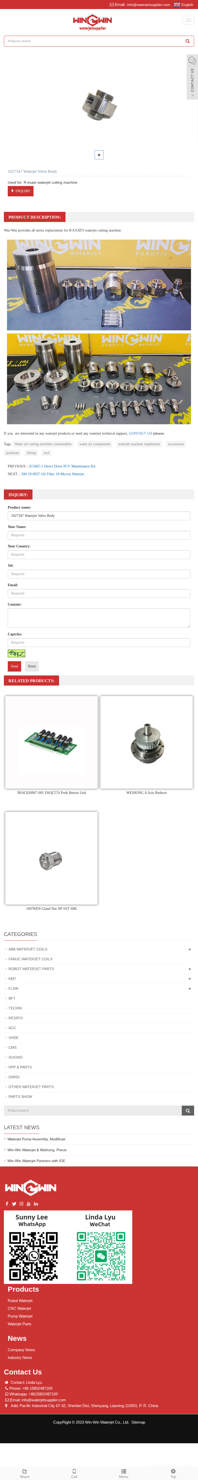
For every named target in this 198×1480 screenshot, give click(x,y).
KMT (12, 979)
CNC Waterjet (19, 1308)
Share (25, 1477)
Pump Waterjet (20, 1316)
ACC (12, 1028)
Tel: (11, 566)
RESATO (16, 1018)
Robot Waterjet (20, 1300)
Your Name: (17, 527)
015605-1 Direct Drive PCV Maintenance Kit (62, 466)
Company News (21, 1350)
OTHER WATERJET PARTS (31, 1087)
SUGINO (16, 1057)
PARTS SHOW (20, 1097)
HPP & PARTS (20, 1067)
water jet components (94, 444)
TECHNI (15, 1008)
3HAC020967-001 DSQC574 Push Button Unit (51, 793)
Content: (15, 604)
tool (47, 453)
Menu (123, 1477)
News (17, 1338)
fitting (31, 453)
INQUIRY (22, 191)
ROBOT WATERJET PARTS (31, 969)
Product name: (19, 507)
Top (173, 1477)
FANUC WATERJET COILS (30, 959)
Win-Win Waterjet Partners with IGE (36, 1161)
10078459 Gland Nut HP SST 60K (51, 909)
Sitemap (138, 1422)
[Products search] (188, 41)
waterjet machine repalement (139, 444)
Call (74, 1477)
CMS (12, 1047)
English (186, 5)
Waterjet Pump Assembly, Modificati (36, 1139)
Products (23, 1289)
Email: (13, 585)
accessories (176, 444)
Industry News (20, 1357)
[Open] (192, 77)
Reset (32, 666)
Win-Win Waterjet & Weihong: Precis (37, 1150)
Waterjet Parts (19, 1324)
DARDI (14, 1077)
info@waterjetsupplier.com (148, 5)
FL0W (13, 988)
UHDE (14, 1038)
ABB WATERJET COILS (28, 949)
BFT (12, 998)
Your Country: (19, 546)
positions (12, 453)
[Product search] (188, 1110)
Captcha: (15, 634)
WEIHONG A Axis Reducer (146, 793)
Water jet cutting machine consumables (43, 444)
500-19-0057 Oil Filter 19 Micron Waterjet (52, 474)
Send (14, 666)
